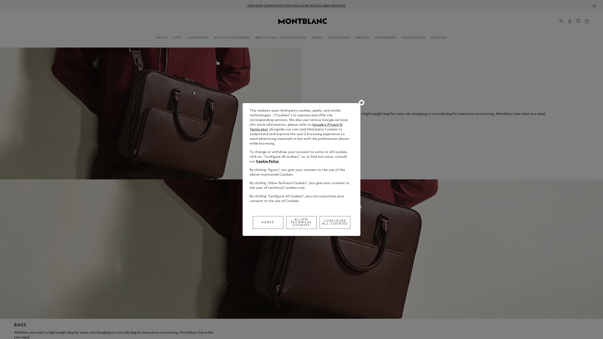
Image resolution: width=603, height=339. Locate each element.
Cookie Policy (267, 161)
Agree (268, 222)
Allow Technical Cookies (302, 222)
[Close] (361, 102)
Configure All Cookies (335, 222)
